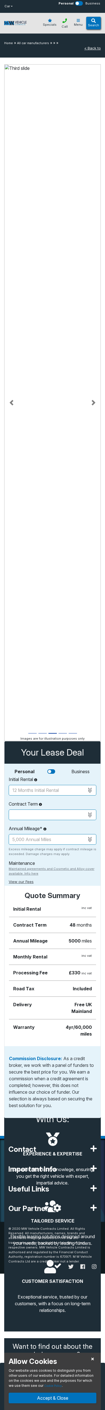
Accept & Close (52, 1398)
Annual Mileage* (26, 828)
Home (8, 43)
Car (7, 6)
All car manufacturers (33, 43)
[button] (11, 402)
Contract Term (24, 804)
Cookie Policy (53, 1385)
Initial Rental (21, 779)
